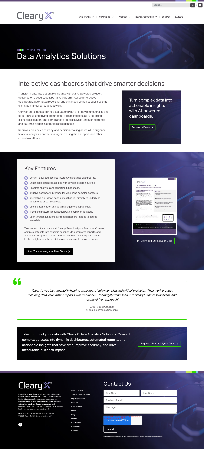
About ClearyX (77, 391)
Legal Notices (23, 413)
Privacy (51, 413)
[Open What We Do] (112, 17)
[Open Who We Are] (92, 17)
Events (74, 419)
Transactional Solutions (80, 395)
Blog (73, 415)
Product (74, 403)
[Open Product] (129, 17)
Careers (74, 431)
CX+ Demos (76, 423)
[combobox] (171, 5)
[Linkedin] (200, 5)
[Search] (192, 5)
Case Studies (76, 407)
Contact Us (75, 427)
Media (73, 411)
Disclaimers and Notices (38, 413)
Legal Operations (78, 399)
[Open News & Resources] (155, 17)
